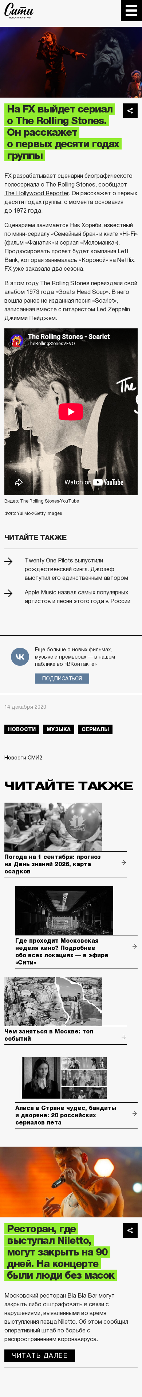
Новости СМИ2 (23, 758)
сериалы (95, 729)
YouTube (69, 501)
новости (22, 729)
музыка (59, 729)
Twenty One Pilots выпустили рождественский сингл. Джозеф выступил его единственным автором (76, 569)
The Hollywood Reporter (36, 193)
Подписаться (62, 678)
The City (19, 11)
